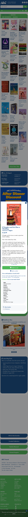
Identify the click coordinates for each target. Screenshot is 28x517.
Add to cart (14, 268)
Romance (8, 309)
